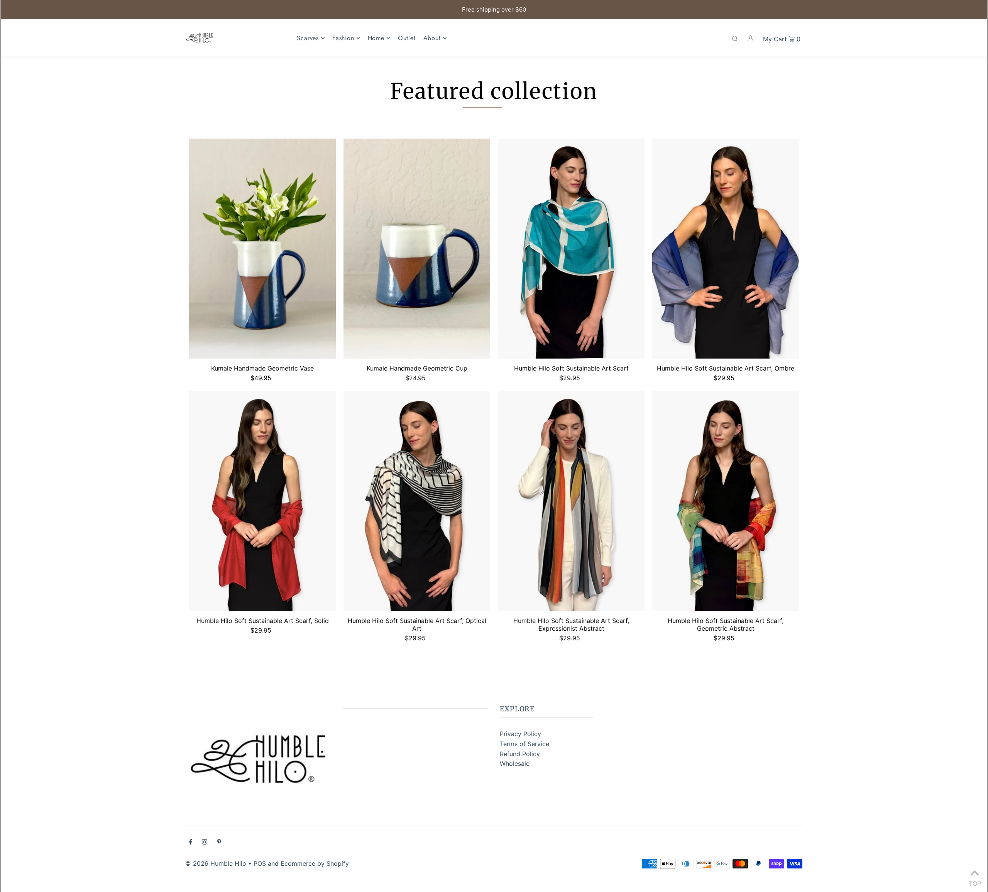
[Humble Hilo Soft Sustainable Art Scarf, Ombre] (725, 249)
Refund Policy (520, 754)
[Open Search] (735, 38)
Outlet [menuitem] (407, 38)
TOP (974, 882)
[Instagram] (204, 843)
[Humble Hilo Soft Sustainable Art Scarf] (571, 249)
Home (376, 38)
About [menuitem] (432, 38)
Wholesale (515, 763)
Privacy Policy (520, 734)
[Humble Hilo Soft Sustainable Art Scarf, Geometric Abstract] (725, 501)
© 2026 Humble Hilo (215, 863)
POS (260, 863)
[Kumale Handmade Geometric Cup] (416, 249)
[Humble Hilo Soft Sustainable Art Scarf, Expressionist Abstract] (571, 501)
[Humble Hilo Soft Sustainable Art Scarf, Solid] (262, 501)
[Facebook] (190, 843)
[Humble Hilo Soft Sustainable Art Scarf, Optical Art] (416, 501)
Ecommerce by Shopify (315, 863)
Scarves (308, 38)
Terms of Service (524, 744)
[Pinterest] (219, 843)
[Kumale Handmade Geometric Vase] (262, 249)
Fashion (343, 38)
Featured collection (493, 91)
